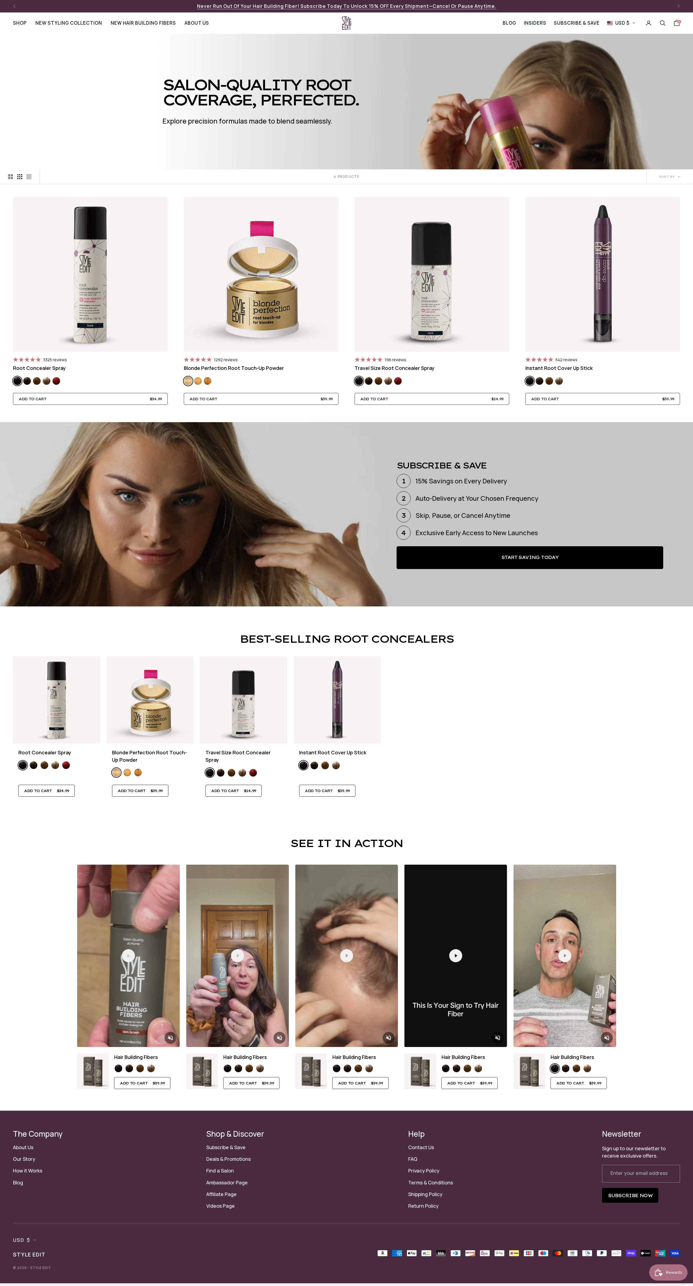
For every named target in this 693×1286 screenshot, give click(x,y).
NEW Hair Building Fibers (143, 23)
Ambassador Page (227, 1182)
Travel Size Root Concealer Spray (394, 368)
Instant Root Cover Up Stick (559, 368)
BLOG (509, 23)
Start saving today (529, 557)
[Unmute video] (170, 1038)
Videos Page (220, 1206)
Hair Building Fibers (136, 1057)
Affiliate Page (221, 1194)
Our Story (24, 1159)
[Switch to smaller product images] (19, 176)
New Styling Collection (68, 23)
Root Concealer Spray (39, 368)
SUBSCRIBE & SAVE (577, 23)
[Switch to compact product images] (29, 176)
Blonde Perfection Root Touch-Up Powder (234, 368)
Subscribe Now (630, 1195)
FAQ (412, 1159)
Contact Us (421, 1147)
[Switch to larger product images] (10, 176)
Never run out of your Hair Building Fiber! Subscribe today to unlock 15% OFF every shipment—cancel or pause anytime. (346, 6)
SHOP (20, 23)
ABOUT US (197, 23)
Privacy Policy (423, 1170)
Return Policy (423, 1206)
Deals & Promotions (228, 1159)
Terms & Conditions (430, 1182)
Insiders (535, 23)
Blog (18, 1182)
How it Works (27, 1170)
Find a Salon (220, 1170)
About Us (23, 1147)
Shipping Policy (425, 1194)
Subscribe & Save (226, 1147)
